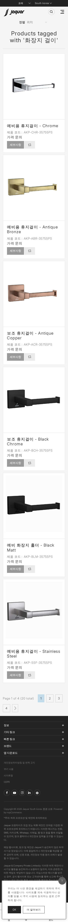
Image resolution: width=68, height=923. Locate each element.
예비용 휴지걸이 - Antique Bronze (32, 229)
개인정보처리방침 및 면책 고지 (19, 762)
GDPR (7, 781)
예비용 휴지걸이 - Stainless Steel (33, 653)
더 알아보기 (36, 909)
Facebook (7, 793)
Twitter (22, 793)
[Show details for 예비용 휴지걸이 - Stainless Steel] (34, 610)
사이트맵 (8, 775)
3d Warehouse (37, 793)
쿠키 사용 (8, 769)
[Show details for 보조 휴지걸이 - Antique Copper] (34, 292)
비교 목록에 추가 (29, 145)
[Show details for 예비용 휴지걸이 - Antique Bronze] (34, 186)
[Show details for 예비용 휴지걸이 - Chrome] (34, 85)
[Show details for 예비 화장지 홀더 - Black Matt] (34, 504)
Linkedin (29, 793)
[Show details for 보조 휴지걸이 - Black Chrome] (34, 398)
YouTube (14, 793)
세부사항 (15, 144)
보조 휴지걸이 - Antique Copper (30, 335)
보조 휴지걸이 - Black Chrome (28, 441)
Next (15, 708)
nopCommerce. (14, 812)
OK (14, 909)
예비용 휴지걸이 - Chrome (32, 125)
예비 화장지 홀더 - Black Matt (30, 547)
